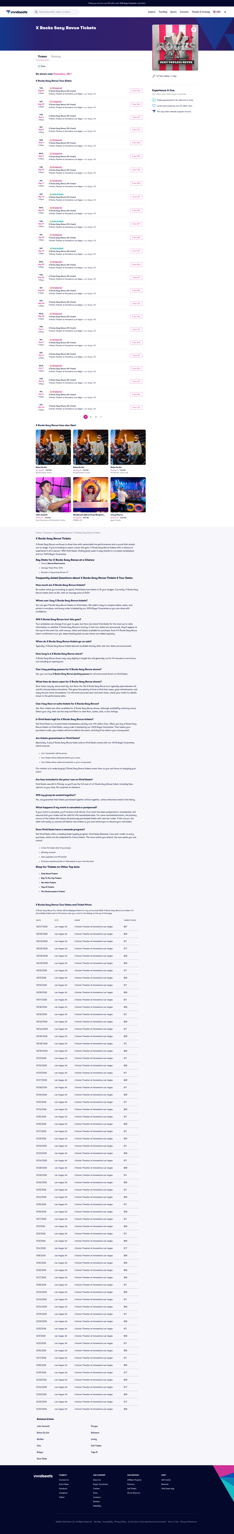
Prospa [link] (94, 1426)
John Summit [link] (43, 1426)
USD (218, 12)
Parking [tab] (56, 56)
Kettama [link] (95, 1433)
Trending (163, 12)
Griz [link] (39, 1446)
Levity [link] (94, 1439)
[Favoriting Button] (193, 29)
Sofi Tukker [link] (96, 1446)
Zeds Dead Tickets (49, 874)
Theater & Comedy (201, 12)
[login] (225, 11)
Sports (173, 12)
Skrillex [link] (40, 1439)
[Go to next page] (101, 417)
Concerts (184, 12)
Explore (151, 12)
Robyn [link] (40, 1452)
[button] (41, 66)
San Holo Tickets (48, 882)
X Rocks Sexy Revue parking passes (71, 674)
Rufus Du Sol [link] (43, 1433)
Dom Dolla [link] (42, 1459)
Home (38, 533)
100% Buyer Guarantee (128, 3)
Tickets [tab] (42, 56)
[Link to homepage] (17, 12)
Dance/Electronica (63, 533)
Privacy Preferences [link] (188, 1522)
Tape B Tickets (47, 887)
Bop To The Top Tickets (51, 878)
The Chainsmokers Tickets (53, 891)
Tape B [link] (94, 1452)
